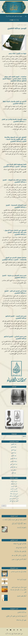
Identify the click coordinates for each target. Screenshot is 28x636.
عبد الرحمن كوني (13, 464)
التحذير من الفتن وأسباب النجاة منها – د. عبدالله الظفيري (14, 102)
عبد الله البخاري (13, 458)
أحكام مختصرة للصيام (21, 596)
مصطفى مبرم (13, 470)
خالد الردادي (13, 447)
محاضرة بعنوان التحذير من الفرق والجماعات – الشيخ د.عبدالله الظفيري (14, 258)
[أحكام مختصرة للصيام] (5, 598)
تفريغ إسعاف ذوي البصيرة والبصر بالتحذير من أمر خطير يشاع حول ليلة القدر (18, 589)
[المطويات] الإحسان (21, 527)
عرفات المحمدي (14, 461)
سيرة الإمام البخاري (22, 612)
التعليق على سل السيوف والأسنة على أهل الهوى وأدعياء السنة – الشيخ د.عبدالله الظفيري (15, 139)
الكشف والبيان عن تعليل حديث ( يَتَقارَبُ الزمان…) (14, 520)
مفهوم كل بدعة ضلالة (21, 620)
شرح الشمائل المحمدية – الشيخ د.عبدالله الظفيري (16, 206)
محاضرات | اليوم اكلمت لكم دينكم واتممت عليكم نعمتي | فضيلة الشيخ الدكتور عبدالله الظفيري (14, 78)
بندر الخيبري (13, 444)
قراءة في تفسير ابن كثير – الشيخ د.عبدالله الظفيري (15, 292)
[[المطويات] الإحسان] (5, 529)
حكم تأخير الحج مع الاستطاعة (20, 544)
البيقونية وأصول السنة (21, 579)
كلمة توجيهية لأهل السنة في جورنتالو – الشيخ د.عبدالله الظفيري (14, 165)
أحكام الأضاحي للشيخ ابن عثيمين (19, 559)
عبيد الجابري (13, 456)
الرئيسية (25, 25)
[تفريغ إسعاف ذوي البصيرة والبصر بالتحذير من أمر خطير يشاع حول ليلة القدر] (5, 589)
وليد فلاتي (14, 473)
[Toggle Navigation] (3, 12)
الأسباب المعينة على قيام (21, 547)
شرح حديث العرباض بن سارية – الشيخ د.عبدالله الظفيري (14, 276)
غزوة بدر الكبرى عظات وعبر (17, 53)
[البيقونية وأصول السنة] (5, 581)
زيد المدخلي (13, 453)
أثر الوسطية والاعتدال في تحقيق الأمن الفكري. (16, 616)
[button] (26, 626)
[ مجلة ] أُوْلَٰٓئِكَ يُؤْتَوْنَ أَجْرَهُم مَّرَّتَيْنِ (19, 523)
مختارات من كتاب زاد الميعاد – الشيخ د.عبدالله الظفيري (14, 181)
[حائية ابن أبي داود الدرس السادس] (5, 573)
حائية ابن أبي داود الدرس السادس (18, 571)
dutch (24, 436)
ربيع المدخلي (13, 450)
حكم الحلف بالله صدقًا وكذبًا (20, 551)
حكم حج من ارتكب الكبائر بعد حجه (19, 555)
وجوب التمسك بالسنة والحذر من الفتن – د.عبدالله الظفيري (14, 120)
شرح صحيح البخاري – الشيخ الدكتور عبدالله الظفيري (15, 337)
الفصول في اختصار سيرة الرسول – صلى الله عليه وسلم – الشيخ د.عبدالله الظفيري (15, 232)
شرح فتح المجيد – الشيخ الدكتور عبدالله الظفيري (15, 317)
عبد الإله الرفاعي (13, 467)
